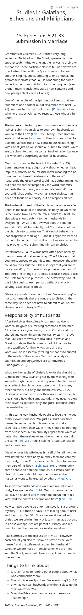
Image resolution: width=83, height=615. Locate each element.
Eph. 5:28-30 (44, 465)
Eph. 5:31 (66, 499)
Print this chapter (67, 7)
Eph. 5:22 (38, 134)
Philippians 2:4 (63, 109)
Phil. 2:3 (24, 440)
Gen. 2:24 (35, 490)
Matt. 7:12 (64, 478)
